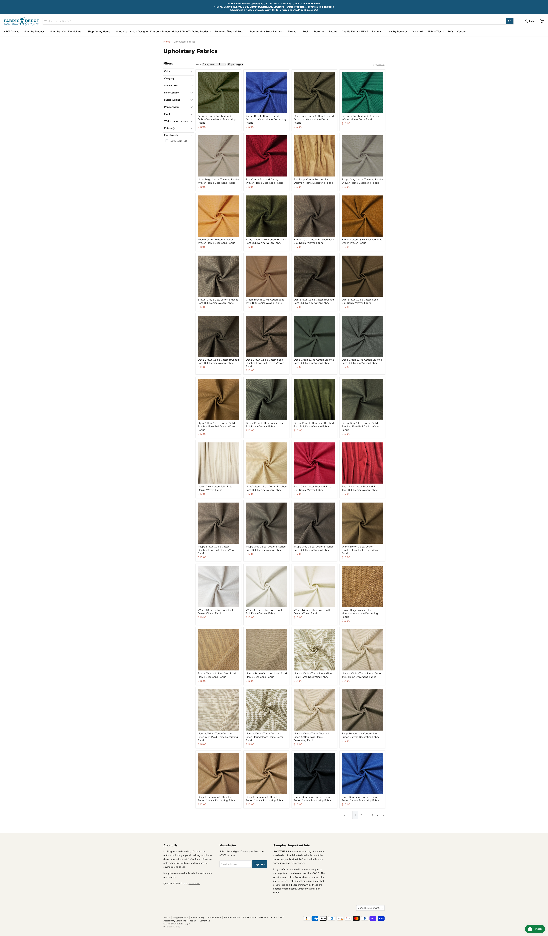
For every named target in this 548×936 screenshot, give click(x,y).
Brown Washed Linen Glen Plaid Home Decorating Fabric (217, 675)
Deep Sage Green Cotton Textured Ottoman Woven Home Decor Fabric (314, 119)
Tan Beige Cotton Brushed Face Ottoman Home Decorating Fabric (313, 181)
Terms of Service (232, 917)
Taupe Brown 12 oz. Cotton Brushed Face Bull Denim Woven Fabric (217, 550)
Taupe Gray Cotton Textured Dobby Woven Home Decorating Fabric (362, 181)
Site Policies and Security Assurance (260, 917)
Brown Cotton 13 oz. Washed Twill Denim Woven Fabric (362, 241)
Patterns (319, 31)
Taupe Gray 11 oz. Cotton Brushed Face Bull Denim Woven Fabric (266, 548)
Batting (333, 31)
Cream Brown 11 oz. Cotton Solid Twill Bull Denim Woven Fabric (265, 301)
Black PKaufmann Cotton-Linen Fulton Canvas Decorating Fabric (312, 798)
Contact (461, 31)
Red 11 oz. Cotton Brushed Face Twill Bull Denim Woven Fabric (360, 488)
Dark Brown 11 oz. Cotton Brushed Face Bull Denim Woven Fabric (314, 301)
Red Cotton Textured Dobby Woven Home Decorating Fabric (264, 181)
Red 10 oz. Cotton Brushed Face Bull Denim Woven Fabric (312, 488)
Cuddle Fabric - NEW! (355, 31)
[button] (531, 21)
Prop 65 (193, 920)
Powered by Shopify (171, 927)
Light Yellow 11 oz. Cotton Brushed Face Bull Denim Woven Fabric (266, 488)
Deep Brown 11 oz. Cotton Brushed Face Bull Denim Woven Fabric (218, 361)
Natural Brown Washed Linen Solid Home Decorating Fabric (266, 675)
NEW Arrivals (12, 31)
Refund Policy (197, 917)
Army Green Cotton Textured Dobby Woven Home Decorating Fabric (217, 119)
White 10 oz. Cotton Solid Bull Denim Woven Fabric (215, 611)
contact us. (194, 883)
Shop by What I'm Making (66, 31)
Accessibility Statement (174, 920)
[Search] (509, 21)
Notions (377, 31)
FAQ (450, 31)
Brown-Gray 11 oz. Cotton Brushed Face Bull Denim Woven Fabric (218, 301)
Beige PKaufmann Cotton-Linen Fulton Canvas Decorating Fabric (360, 735)
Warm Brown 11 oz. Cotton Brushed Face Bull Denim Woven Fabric (361, 550)
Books (306, 31)
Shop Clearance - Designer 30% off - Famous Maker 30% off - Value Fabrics (162, 31)
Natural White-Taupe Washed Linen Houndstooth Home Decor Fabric (264, 737)
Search (166, 917)
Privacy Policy (214, 917)
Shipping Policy (180, 917)
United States (369, 907)
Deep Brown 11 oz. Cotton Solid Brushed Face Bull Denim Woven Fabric (265, 363)
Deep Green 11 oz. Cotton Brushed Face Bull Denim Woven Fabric (314, 361)
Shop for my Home (99, 31)
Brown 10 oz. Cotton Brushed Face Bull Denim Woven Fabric (314, 241)
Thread (292, 31)
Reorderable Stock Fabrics (266, 31)
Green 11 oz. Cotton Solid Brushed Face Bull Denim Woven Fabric (314, 424)
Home (166, 41)
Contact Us (205, 920)
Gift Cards (418, 31)
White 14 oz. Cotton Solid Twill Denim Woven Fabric (312, 611)
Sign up (259, 864)
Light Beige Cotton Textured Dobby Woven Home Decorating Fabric (218, 181)
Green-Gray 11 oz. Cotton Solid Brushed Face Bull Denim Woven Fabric (361, 426)
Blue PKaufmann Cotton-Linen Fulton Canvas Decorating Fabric (360, 798)
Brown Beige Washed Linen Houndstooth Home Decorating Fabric (360, 613)
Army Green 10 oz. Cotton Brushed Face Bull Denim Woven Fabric (266, 241)
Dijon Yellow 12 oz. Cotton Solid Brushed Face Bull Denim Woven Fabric (217, 426)
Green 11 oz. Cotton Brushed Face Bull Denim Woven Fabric (265, 424)
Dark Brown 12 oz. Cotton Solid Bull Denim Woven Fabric (360, 301)
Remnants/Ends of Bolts (230, 31)
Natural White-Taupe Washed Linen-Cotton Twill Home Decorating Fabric (311, 737)
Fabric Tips (435, 31)
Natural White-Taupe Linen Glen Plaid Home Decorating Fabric (313, 675)
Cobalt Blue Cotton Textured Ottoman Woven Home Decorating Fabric (266, 119)
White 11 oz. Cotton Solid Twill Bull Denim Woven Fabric (264, 611)
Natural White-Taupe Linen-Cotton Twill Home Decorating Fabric (362, 675)
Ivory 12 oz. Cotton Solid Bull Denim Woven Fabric (214, 488)
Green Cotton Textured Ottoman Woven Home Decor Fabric (360, 117)
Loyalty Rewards (398, 31)
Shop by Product (34, 31)
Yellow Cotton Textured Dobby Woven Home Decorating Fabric (216, 241)
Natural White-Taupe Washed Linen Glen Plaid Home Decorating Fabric (218, 737)
